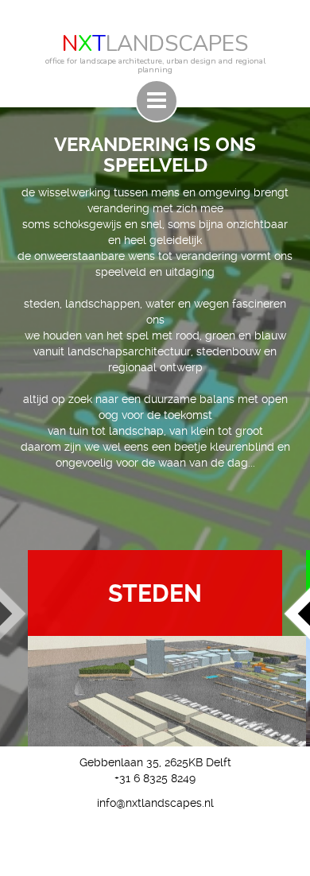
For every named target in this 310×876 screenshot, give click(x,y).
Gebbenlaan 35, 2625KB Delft (155, 762)
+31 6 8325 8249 (155, 778)
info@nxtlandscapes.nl (155, 803)
